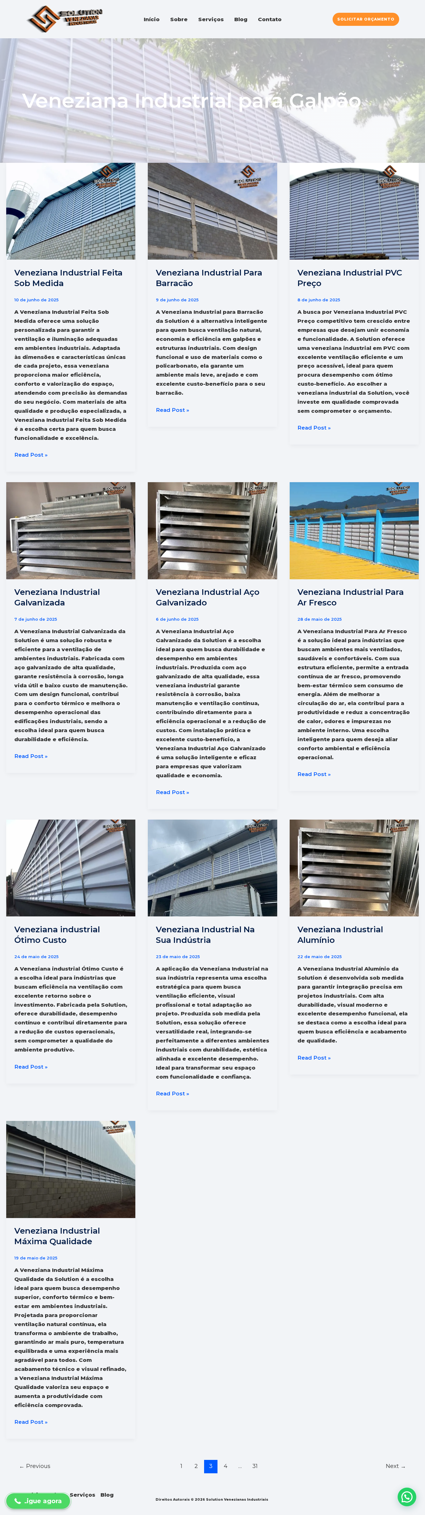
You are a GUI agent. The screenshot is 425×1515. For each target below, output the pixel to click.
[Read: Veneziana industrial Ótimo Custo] (70, 867)
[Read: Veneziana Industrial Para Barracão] (212, 211)
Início (152, 19)
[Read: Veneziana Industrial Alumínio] (354, 867)
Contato (270, 19)
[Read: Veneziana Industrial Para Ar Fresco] (354, 530)
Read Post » (31, 455)
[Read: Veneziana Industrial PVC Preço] (354, 211)
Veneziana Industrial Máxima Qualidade (57, 1236)
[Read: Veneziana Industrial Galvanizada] (70, 530)
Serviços (211, 19)
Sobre (179, 19)
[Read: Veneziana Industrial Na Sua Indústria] (212, 867)
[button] (366, 19)
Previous (34, 1466)
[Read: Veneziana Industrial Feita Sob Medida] (70, 211)
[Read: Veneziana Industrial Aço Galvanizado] (212, 530)
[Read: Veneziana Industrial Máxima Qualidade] (70, 1169)
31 (255, 1466)
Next (396, 1466)
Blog (240, 19)
